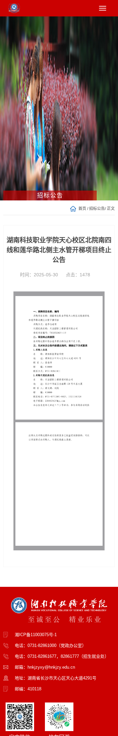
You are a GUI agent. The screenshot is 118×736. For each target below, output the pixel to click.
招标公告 (97, 208)
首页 (82, 208)
